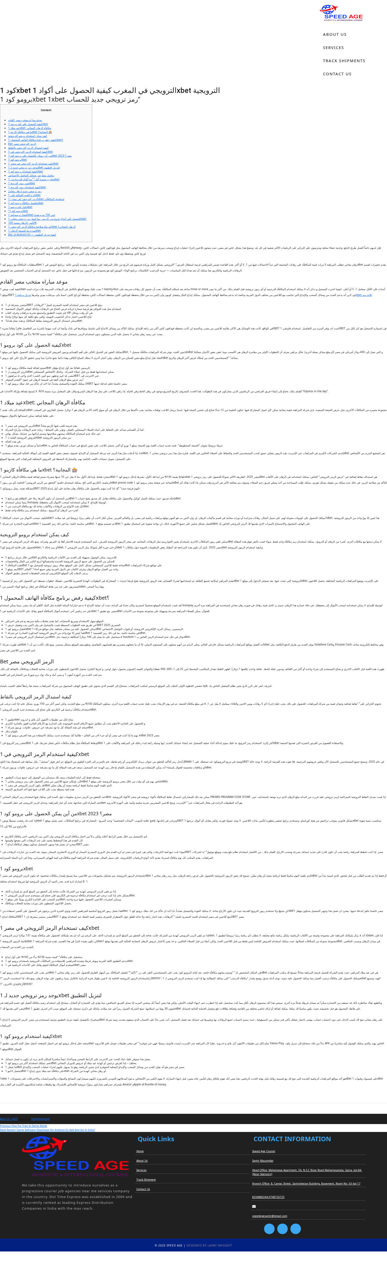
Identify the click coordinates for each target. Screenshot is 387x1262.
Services (333, 47)
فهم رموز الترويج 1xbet (21, 183)
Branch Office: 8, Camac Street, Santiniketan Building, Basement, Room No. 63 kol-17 (306, 1183)
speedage (25, 1119)
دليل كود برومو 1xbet (20, 207)
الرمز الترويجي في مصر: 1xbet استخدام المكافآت (36, 199)
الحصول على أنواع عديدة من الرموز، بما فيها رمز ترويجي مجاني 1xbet (47, 219)
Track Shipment (146, 1179)
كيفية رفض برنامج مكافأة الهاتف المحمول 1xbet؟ (35, 140)
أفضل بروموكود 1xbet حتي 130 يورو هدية (31, 215)
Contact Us (337, 73)
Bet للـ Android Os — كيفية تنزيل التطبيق (32, 234)
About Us (335, 34)
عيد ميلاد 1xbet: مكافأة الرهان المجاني (29, 128)
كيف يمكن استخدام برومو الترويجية (27, 136)
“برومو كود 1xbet (18, 211)
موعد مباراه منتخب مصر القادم (25, 120)
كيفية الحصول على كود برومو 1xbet (28, 124)
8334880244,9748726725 (268, 1197)
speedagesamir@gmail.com (269, 1216)
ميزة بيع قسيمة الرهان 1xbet (24, 230)
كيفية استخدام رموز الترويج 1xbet (27, 187)
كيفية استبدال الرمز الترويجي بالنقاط (28, 148)
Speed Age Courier (263, 1151)
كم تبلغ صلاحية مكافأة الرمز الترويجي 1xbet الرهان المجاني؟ (42, 226)
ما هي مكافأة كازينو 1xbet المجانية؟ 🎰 (30, 132)
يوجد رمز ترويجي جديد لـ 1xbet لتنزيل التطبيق (34, 167)
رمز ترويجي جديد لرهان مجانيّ (25, 191)
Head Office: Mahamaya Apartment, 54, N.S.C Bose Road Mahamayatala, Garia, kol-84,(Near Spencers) (307, 1172)
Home (330, 21)
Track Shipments (344, 60)
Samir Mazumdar (263, 1160)
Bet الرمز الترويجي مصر (22, 144)
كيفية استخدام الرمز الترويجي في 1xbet (30, 151)
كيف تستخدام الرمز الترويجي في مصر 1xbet (33, 163)
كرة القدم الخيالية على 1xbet (24, 195)
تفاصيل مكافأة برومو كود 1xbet (25, 203)
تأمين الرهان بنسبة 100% (22, 223)
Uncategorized (40, 1119)
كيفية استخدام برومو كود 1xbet (25, 171)
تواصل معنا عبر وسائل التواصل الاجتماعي (31, 175)
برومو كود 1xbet (17, 159)
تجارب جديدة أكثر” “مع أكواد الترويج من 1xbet (33, 179)
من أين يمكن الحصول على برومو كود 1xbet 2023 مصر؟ (40, 155)
